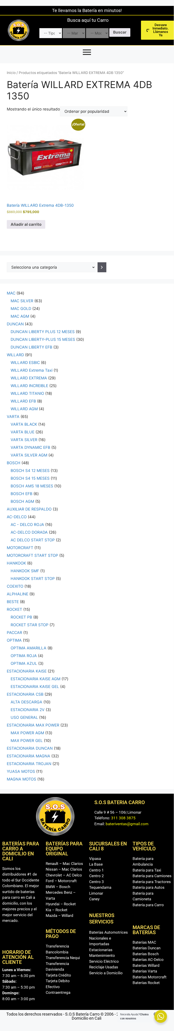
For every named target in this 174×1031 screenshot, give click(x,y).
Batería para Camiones (152, 876)
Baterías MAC (144, 942)
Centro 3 (96, 881)
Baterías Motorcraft (150, 977)
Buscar (119, 32)
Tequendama (100, 887)
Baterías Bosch (146, 954)
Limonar (96, 893)
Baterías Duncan (146, 948)
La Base (96, 864)
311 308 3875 (123, 818)
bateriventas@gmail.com (127, 824)
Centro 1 (96, 870)
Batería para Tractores (152, 881)
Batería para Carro (148, 905)
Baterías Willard (146, 965)
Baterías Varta (145, 971)
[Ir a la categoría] (102, 267)
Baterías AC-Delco (148, 959)
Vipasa (95, 858)
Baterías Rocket (146, 982)
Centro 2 (96, 876)
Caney (94, 899)
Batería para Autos (148, 887)
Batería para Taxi (147, 870)
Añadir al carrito (26, 224)
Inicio (11, 73)
